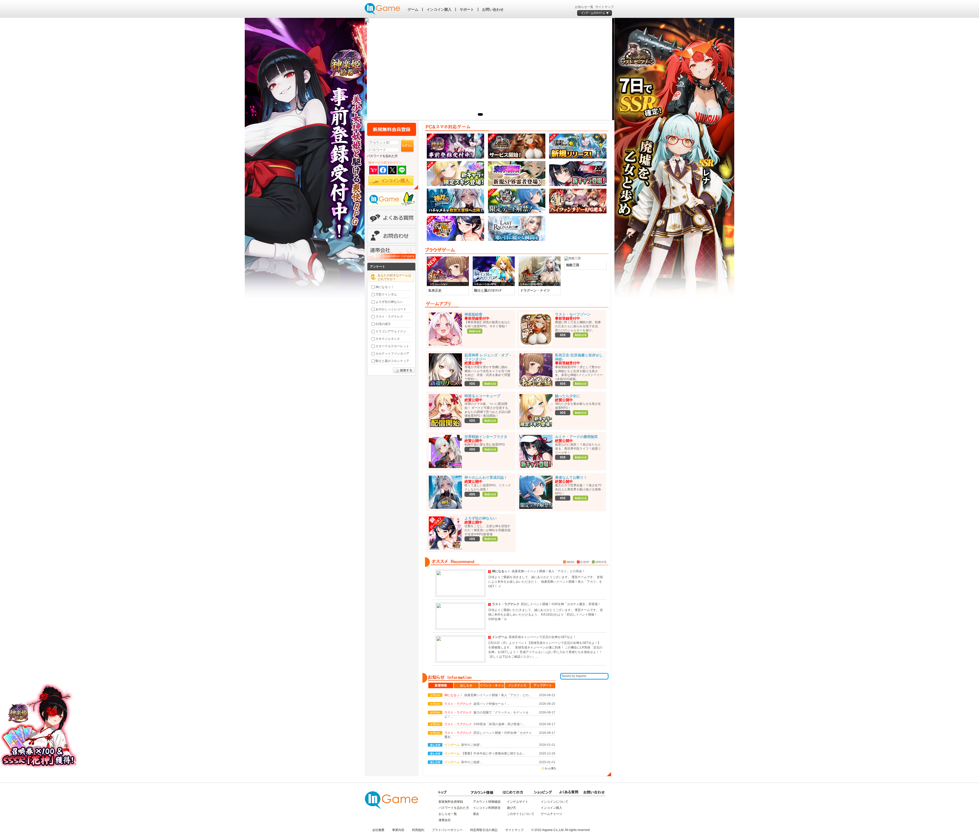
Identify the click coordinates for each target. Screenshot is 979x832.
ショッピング (545, 792)
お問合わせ (391, 235)
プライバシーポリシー (447, 830)
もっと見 (549, 768)
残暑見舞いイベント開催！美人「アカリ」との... (497, 695)
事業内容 (398, 830)
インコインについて (554, 801)
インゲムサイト (517, 801)
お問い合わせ (493, 9)
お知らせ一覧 (584, 7)
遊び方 (511, 808)
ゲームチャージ (551, 814)
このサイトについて (520, 814)
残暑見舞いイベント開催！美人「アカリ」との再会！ (548, 571)
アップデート (543, 685)
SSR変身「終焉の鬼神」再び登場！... (499, 724)
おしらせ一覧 (448, 814)
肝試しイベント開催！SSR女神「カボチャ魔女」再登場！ (561, 604)
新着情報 (441, 685)
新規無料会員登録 (391, 129)
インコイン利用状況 (486, 808)
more (598, 250)
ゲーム (413, 9)
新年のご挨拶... (471, 745)
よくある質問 (391, 217)
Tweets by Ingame (573, 676)
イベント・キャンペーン (492, 686)
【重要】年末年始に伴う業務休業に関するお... (493, 753)
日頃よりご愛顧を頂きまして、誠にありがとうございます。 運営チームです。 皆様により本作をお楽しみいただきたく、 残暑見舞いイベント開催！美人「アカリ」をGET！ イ (545, 581)
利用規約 (418, 830)
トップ (450, 792)
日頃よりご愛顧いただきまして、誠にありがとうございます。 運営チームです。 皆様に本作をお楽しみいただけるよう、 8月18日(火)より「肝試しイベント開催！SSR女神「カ (545, 614)
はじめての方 (513, 792)
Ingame (383, 9)
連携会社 (445, 820)
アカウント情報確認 (486, 801)
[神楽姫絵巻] (302, 159)
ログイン (407, 146)
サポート (467, 9)
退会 (476, 814)
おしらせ (466, 685)
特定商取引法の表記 (484, 830)
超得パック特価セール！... (491, 704)
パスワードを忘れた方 (382, 156)
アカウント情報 (481, 792)
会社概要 (378, 830)
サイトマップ (604, 7)
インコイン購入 (439, 9)
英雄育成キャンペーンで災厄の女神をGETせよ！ (542, 637)
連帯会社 (391, 253)
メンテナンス (517, 685)
